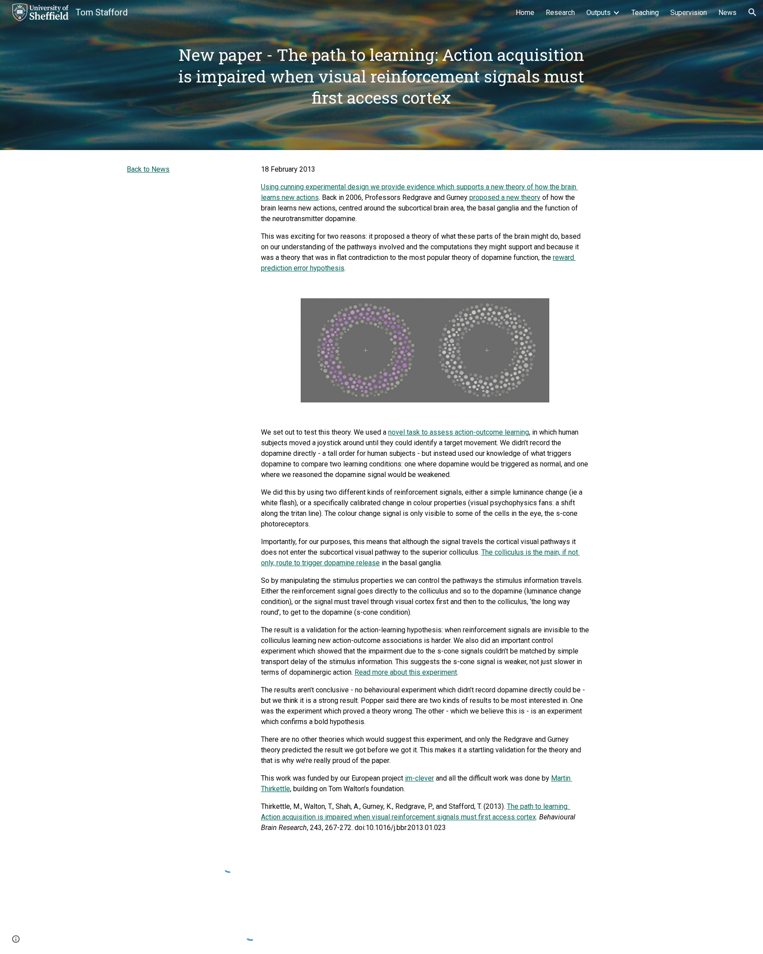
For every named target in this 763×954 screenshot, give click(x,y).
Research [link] (560, 12)
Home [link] (525, 12)
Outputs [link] (598, 12)
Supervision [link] (688, 12)
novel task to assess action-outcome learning (458, 432)
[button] (752, 12)
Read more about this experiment (406, 672)
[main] (381, 75)
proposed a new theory (504, 197)
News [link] (727, 12)
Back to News (148, 169)
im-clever (419, 778)
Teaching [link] (645, 12)
